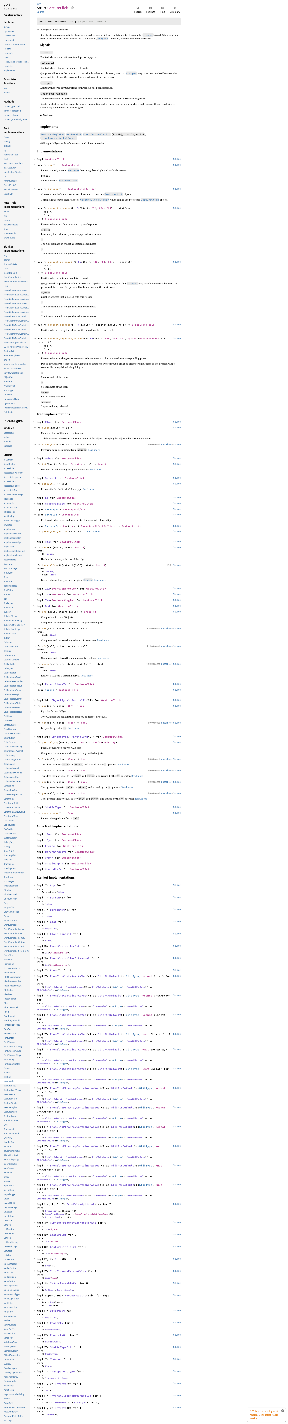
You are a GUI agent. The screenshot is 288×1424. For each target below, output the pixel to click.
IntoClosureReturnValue (68, 1271)
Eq (46, 497)
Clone (49, 422)
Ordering (90, 611)
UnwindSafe (53, 869)
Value (54, 1278)
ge (43, 793)
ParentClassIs (55, 684)
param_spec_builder (55, 531)
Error (48, 1217)
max (44, 628)
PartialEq (78, 700)
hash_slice (49, 565)
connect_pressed (59, 208)
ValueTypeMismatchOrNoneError (92, 1214)
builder (53, 188)
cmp (44, 611)
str (71, 525)
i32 (94, 208)
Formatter (77, 464)
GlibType (132, 976)
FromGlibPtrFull (136, 987)
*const (148, 976)
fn (64, 525)
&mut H (79, 547)
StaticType (53, 807)
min (44, 646)
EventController (64, 588)
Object (53, 1229)
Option (132, 338)
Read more (94, 449)
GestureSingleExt (63, 1247)
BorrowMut (57, 909)
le (43, 770)
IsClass (49, 1290)
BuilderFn (51, 525)
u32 (122, 338)
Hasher (49, 554)
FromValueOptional (80, 1204)
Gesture (57, 594)
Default (51, 478)
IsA (47, 588)
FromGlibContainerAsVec (68, 976)
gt (43, 781)
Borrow (55, 897)
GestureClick (55, 159)
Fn (78, 208)
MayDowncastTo (75, 1295)
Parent (49, 689)
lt (43, 759)
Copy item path (72, 7)
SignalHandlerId (56, 218)
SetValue (51, 514)
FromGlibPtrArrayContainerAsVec (74, 1088)
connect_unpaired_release (66, 338)
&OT (70, 705)
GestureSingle (62, 600)
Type (71, 812)
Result (102, 464)
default (47, 483)
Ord (47, 606)
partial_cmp (50, 742)
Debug (49, 458)
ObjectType (60, 700)
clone (46, 427)
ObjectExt (57, 1310)
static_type (50, 812)
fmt (44, 464)
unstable (166, 444)
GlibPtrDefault (109, 976)
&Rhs (71, 722)
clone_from (49, 444)
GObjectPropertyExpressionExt (73, 1222)
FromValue (50, 1211)
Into (58, 1259)
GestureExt (58, 1234)
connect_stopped (59, 324)
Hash (48, 542)
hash (45, 547)
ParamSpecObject (74, 509)
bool (83, 705)
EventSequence (149, 338)
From (53, 970)
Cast (53, 922)
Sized (53, 574)
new (50, 164)
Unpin (49, 857)
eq (43, 705)
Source (40, 11)
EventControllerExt (65, 946)
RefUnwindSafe (55, 852)
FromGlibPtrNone (75, 987)
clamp (46, 663)
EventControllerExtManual (70, 958)
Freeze (50, 846)
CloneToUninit (60, 934)
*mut (146, 1034)
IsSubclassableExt (64, 1283)
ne (43, 722)
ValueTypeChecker (54, 1214)
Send (50, 834)
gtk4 (39, 3)
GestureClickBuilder (82, 188)
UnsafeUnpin (54, 863)
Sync (50, 840)
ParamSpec (51, 509)
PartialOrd (79, 736)
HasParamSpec (55, 503)
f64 (101, 208)
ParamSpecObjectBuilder (97, 525)
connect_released (60, 261)
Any (52, 885)
